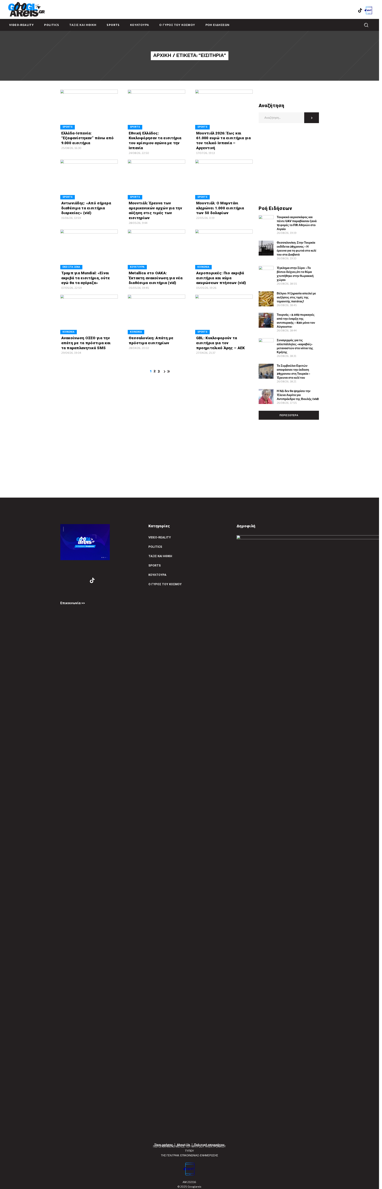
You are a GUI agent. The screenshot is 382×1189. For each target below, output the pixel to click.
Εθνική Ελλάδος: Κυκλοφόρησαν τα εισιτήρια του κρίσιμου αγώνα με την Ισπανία (155, 140)
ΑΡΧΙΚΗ (162, 56)
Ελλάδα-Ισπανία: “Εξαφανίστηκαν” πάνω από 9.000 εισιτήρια (87, 138)
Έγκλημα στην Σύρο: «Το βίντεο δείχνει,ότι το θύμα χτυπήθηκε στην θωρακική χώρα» (295, 274)
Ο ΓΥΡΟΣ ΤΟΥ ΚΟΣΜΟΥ (165, 584)
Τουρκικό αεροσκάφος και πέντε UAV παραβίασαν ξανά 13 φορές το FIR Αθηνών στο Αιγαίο (297, 223)
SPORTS (67, 126)
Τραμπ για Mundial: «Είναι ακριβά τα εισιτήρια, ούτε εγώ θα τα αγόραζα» (85, 278)
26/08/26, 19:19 (286, 232)
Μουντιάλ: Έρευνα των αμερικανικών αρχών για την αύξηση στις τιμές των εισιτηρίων (155, 210)
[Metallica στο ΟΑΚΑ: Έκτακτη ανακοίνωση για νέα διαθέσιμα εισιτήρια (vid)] (156, 249)
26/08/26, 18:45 (287, 305)
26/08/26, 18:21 (286, 381)
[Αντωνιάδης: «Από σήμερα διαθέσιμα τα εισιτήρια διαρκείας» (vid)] (89, 179)
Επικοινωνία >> (72, 603)
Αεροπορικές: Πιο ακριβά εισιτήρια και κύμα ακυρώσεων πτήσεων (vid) (221, 278)
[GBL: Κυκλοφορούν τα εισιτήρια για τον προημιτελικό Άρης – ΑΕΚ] (224, 314)
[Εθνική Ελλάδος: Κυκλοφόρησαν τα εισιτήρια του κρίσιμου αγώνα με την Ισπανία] (156, 109)
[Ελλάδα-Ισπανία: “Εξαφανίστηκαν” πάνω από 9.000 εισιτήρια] (89, 109)
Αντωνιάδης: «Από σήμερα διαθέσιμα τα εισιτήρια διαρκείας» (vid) (86, 208)
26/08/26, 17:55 (287, 402)
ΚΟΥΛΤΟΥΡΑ (137, 267)
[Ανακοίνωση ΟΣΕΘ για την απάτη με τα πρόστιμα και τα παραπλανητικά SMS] (89, 314)
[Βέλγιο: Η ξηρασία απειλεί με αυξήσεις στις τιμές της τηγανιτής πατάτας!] (266, 298)
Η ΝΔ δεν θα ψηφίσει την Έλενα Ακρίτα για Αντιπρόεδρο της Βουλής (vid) (298, 395)
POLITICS (155, 547)
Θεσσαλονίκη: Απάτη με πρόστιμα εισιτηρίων (151, 340)
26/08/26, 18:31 (286, 356)
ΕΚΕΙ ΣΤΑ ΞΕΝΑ (71, 267)
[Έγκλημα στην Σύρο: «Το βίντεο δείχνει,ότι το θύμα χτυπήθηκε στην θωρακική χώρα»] (266, 273)
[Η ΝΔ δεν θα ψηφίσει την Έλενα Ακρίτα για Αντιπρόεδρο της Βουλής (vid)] (266, 396)
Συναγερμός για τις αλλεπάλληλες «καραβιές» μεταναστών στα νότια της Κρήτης (295, 346)
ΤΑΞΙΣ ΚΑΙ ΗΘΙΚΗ (160, 556)
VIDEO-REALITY (159, 537)
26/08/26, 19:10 (286, 258)
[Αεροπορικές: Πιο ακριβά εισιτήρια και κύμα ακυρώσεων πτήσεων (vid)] (224, 249)
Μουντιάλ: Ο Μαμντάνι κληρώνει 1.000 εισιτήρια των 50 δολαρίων (220, 208)
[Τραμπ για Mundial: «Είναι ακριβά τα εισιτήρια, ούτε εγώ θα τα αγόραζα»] (89, 249)
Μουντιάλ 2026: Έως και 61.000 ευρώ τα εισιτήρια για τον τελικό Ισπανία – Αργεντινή (223, 140)
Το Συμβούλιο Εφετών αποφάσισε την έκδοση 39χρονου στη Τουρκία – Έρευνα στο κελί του (293, 371)
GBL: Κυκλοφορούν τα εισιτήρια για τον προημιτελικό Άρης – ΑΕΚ (220, 343)
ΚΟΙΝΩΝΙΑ (203, 267)
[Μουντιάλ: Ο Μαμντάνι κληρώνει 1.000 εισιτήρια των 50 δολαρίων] (224, 179)
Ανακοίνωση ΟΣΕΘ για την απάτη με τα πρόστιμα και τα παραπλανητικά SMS (86, 343)
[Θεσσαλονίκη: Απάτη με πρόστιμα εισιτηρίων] (156, 314)
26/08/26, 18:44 (287, 330)
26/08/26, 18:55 (287, 283)
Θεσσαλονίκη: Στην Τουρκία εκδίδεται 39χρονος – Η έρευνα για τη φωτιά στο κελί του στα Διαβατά (296, 248)
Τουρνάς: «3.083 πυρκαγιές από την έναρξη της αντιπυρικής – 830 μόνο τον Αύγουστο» (296, 320)
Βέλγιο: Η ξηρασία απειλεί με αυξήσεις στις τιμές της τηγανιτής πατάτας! (296, 297)
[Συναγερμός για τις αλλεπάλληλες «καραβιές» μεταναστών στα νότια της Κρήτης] (266, 345)
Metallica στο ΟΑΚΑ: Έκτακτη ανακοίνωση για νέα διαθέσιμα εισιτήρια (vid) (155, 278)
